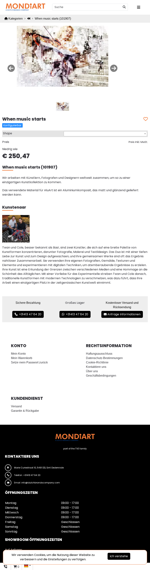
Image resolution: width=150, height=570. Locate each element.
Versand (16, 406)
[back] (28, 18)
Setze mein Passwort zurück (29, 362)
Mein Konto (18, 353)
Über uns (92, 371)
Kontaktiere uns (96, 366)
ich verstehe (119, 556)
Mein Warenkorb (21, 358)
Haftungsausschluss (99, 353)
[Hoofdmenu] (141, 7)
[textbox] (105, 134)
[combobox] (105, 133)
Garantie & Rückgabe (25, 410)
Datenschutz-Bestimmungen (104, 358)
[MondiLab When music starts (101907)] (62, 56)
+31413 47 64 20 (29, 314)
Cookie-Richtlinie (97, 362)
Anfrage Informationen (123, 314)
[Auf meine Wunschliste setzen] (145, 119)
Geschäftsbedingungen (101, 375)
